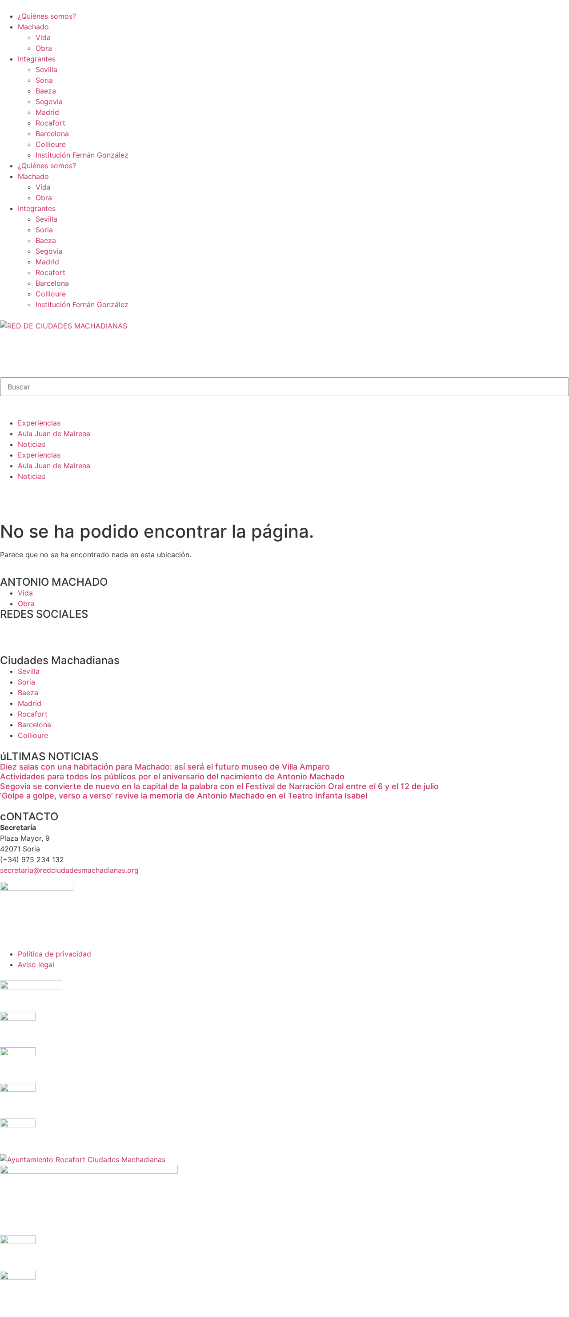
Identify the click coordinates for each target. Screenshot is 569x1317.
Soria (44, 80)
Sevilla (46, 69)
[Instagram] (60, 631)
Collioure (51, 144)
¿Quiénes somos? (47, 16)
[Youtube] (84, 631)
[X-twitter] (35, 631)
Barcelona (52, 133)
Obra (44, 48)
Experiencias (39, 422)
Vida (43, 37)
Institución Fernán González (82, 154)
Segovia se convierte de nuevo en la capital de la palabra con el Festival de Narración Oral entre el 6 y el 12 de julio (219, 786)
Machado (33, 26)
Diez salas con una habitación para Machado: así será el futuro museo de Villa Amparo (165, 766)
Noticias (31, 444)
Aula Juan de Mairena (54, 433)
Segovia (49, 101)
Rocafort (50, 122)
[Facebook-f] (11, 631)
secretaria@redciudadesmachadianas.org (69, 870)
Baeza (46, 90)
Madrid (47, 112)
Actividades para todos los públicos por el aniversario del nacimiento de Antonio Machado (172, 776)
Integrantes (37, 58)
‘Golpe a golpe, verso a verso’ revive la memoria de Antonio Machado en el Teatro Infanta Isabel (183, 795)
